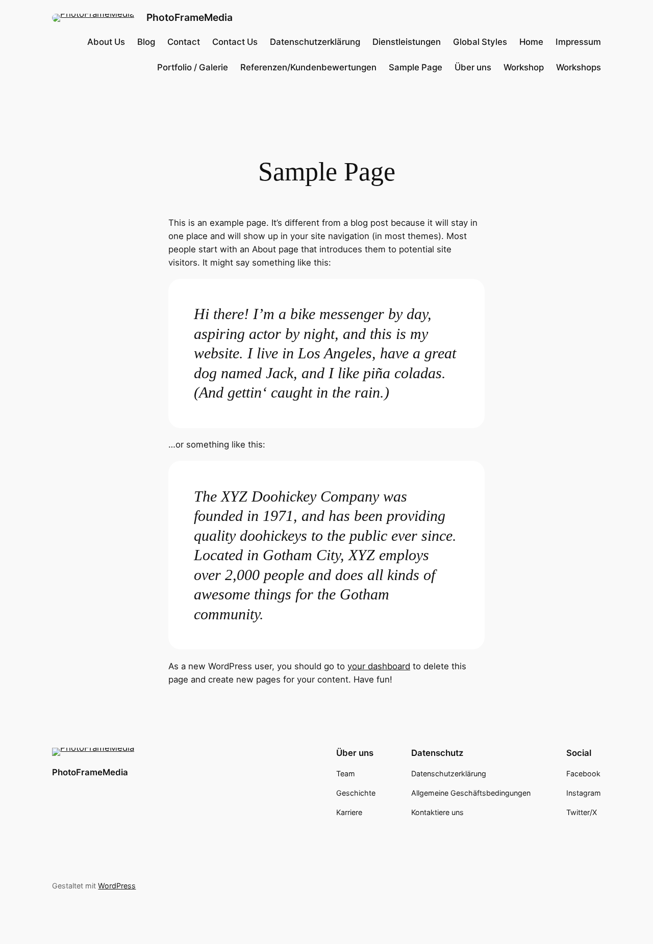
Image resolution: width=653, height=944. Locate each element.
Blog (146, 42)
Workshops (578, 67)
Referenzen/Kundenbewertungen (308, 67)
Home (531, 42)
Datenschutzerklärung (315, 42)
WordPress (117, 885)
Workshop (524, 67)
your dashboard (378, 666)
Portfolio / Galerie (192, 67)
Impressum (578, 42)
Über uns (473, 67)
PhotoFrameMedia (189, 17)
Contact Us (235, 42)
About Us (106, 42)
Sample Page (415, 67)
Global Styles (480, 42)
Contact (183, 42)
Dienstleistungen (406, 42)
